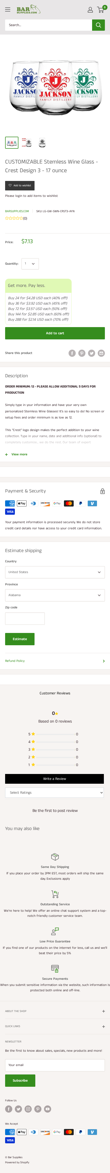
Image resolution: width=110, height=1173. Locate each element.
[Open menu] (7, 9)
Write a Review (54, 778)
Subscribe (20, 1080)
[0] (100, 10)
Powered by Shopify (17, 1162)
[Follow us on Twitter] (18, 1109)
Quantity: (11, 263)
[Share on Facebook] (72, 353)
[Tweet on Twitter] (91, 353)
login (18, 195)
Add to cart (55, 333)
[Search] (98, 25)
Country (11, 561)
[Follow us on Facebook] (8, 1109)
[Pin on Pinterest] (81, 353)
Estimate (20, 639)
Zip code (11, 607)
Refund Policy (15, 661)
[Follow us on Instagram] (28, 1109)
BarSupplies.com (17, 211)
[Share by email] (101, 353)
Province (11, 584)
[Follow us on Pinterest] (37, 1109)
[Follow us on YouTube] (47, 1109)
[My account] (90, 10)
